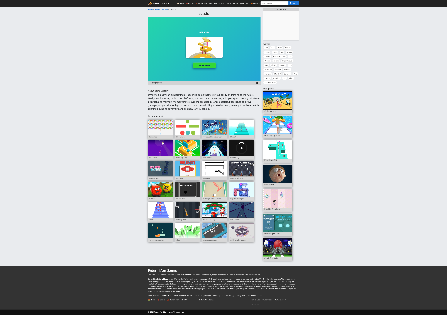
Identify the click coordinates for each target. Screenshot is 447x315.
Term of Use (255, 300)
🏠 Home (180, 3)
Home (150, 9)
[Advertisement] (281, 25)
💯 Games (190, 3)
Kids (216, 3)
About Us (184, 300)
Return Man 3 (161, 3)
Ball (247, 3)
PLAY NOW (204, 65)
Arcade (228, 3)
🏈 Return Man (201, 3)
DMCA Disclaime (281, 300)
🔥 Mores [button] (254, 3)
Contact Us (255, 304)
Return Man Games (206, 300)
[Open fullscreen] (257, 83)
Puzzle (235, 3)
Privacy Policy (267, 300)
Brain (221, 3)
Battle (242, 3)
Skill (210, 3)
